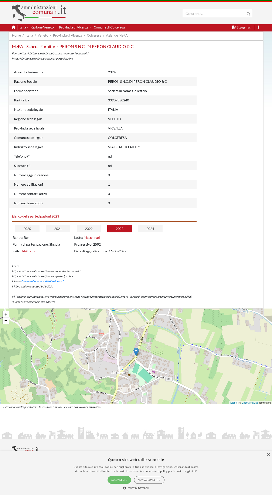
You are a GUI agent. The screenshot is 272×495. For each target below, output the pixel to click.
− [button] (5, 320)
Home (16, 35)
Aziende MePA (117, 35)
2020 (27, 228)
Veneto (43, 35)
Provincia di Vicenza (67, 35)
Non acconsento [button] (149, 479)
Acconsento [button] (119, 479)
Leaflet (233, 402)
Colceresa (94, 35)
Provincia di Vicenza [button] (74, 27)
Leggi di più (190, 471)
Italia (29, 35)
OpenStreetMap (250, 402)
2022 (89, 228)
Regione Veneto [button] (42, 27)
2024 (150, 228)
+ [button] (5, 314)
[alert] (136, 473)
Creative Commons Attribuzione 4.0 (42, 281)
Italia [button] (22, 27)
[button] (136, 488)
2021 (58, 228)
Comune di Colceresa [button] (109, 27)
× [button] (268, 455)
